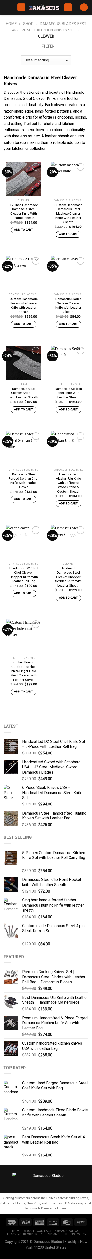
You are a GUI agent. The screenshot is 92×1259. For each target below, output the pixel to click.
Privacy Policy (66, 1231)
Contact (44, 1231)
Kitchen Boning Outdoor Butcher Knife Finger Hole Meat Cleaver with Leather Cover (24, 670)
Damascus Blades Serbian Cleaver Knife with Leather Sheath (68, 305)
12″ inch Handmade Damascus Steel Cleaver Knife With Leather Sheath (24, 211)
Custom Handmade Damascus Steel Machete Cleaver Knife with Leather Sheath (68, 213)
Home (11, 23)
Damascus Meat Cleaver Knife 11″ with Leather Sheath (23, 393)
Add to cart (23, 229)
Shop (28, 23)
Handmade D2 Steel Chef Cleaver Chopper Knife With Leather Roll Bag (23, 574)
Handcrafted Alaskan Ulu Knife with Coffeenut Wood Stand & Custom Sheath (68, 482)
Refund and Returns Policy (63, 1234)
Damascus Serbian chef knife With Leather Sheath (68, 393)
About (29, 1231)
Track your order (22, 1234)
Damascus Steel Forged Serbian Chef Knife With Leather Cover (24, 480)
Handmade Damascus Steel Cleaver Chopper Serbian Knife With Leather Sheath (68, 576)
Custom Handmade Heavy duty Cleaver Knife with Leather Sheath (24, 305)
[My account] (68, 7)
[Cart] (84, 7)
